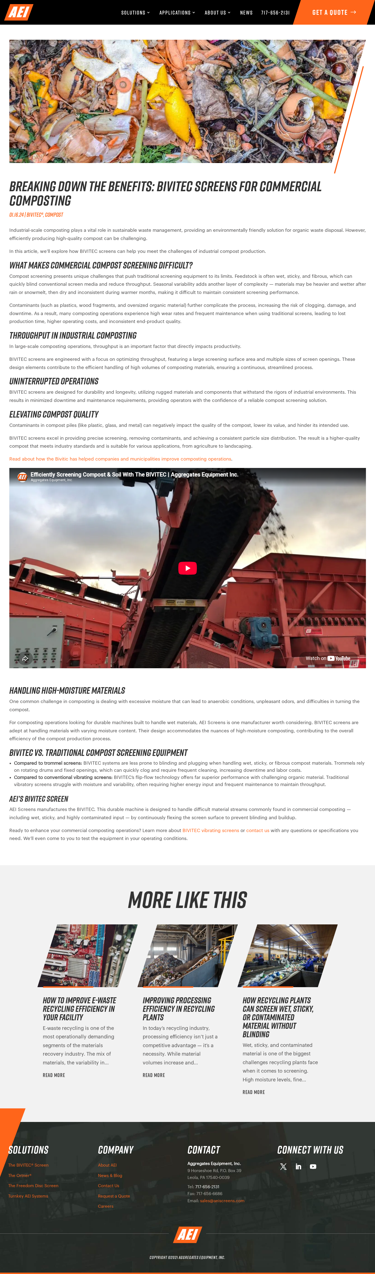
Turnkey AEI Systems (28, 1196)
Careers (105, 1206)
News (246, 13)
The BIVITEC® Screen (28, 1165)
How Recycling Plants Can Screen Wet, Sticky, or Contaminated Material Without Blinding (278, 1017)
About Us (215, 13)
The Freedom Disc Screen (33, 1186)
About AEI (107, 1165)
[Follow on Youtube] (313, 1166)
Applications (175, 13)
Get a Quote (330, 12)
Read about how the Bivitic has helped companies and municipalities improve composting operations (120, 459)
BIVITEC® (35, 214)
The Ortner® (20, 1176)
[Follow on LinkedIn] (298, 1166)
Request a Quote (114, 1196)
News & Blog (110, 1176)
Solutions (133, 13)
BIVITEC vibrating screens (211, 830)
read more (54, 1075)
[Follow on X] (283, 1166)
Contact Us (108, 1186)
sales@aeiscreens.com (222, 1201)
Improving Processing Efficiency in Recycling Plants (179, 1008)
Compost (54, 214)
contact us (257, 830)
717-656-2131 (275, 13)
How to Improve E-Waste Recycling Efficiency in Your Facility (79, 1008)
